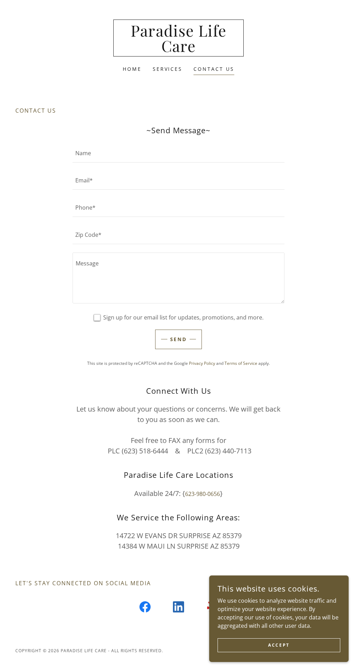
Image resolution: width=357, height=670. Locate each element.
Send (178, 339)
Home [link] (132, 69)
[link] (178, 50)
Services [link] (168, 69)
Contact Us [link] (213, 69)
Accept (278, 645)
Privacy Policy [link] (202, 363)
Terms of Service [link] (241, 363)
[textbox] (178, 153)
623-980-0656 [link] (202, 494)
